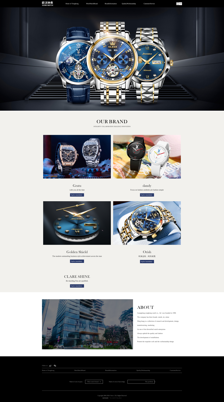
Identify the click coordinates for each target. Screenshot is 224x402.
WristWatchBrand (92, 4)
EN (181, 4)
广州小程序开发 (113, 398)
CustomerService (149, 4)
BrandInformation (111, 4)
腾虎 (120, 398)
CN (178, 4)
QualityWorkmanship (129, 4)
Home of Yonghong (72, 4)
